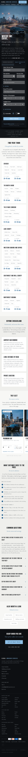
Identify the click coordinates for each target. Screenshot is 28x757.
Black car (8, 4)
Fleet (18, 4)
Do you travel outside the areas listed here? (12, 539)
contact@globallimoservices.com (8, 687)
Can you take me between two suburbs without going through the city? (12, 575)
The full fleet (14, 623)
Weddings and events (19, 619)
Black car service (19, 615)
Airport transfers (9, 615)
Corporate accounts (8, 619)
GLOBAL (9, 2)
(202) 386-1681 (16, 58)
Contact (3, 741)
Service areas (23, 4)
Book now (22, 2)
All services (4, 678)
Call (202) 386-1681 (14, 647)
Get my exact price (14, 642)
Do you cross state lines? (9, 581)
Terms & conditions (21, 741)
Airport (2, 4)
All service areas (18, 733)
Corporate (4, 676)
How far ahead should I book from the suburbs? (12, 588)
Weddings (13, 4)
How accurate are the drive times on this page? (12, 559)
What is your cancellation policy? (11, 595)
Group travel (4, 671)
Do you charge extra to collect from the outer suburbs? (12, 567)
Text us (3, 684)
